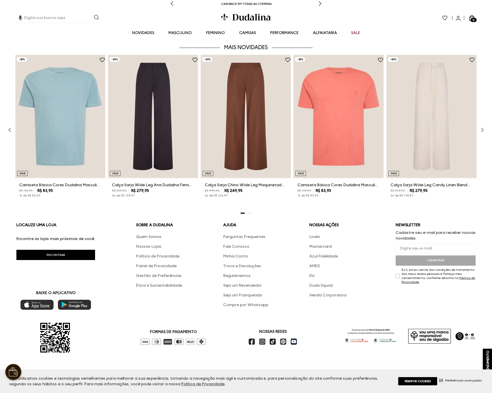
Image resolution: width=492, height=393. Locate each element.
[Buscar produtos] (97, 18)
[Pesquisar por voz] (20, 17)
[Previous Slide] (172, 4)
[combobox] (59, 18)
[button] (460, 380)
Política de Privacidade (202, 384)
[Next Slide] (320, 4)
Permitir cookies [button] (418, 381)
